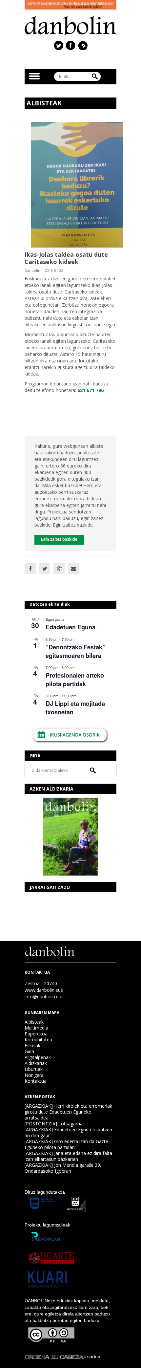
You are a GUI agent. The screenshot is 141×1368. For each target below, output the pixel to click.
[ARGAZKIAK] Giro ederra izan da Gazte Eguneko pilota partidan (66, 1144)
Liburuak (34, 1069)
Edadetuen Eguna (70, 627)
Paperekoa (36, 1034)
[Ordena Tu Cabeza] (54, 1356)
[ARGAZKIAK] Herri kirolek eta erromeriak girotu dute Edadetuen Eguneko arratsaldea (68, 1112)
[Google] (59, 568)
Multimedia (36, 1028)
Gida (29, 1051)
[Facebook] (30, 568)
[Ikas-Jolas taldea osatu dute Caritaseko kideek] (77, 184)
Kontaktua (36, 1081)
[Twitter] (44, 568)
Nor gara (34, 1075)
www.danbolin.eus (44, 990)
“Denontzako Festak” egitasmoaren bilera (75, 651)
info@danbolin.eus (44, 996)
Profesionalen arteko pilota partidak (75, 679)
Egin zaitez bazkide (59, 539)
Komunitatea (38, 1039)
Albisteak (34, 1022)
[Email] (73, 568)
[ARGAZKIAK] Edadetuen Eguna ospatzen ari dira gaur (68, 1132)
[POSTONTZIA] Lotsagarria (54, 1123)
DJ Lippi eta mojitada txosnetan (75, 707)
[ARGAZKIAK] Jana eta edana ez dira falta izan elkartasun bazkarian (68, 1156)
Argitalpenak (38, 1057)
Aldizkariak (36, 1063)
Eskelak (32, 1045)
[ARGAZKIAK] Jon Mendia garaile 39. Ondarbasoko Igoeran (63, 1168)
